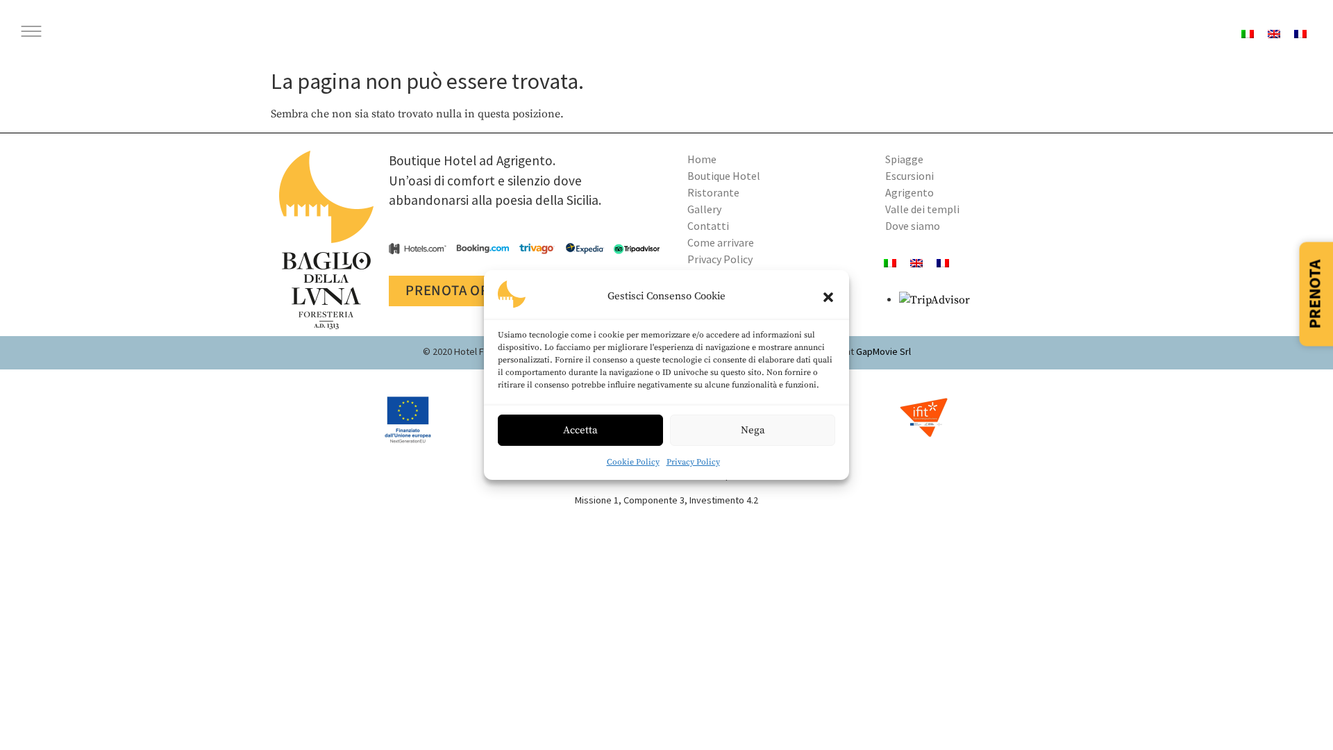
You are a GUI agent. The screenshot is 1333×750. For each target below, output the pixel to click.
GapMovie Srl (883, 351)
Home (701, 159)
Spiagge (904, 159)
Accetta (580, 430)
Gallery (704, 209)
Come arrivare (720, 242)
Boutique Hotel (723, 176)
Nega (753, 430)
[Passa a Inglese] (1274, 33)
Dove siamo (912, 226)
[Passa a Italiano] (1247, 33)
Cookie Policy (633, 462)
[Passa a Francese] (943, 262)
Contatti (708, 226)
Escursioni (909, 176)
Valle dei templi (922, 209)
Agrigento (909, 192)
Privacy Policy (693, 462)
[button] (828, 297)
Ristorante (713, 192)
